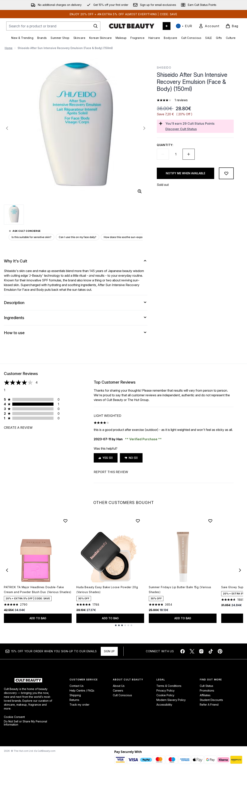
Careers (118, 690)
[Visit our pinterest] (220, 651)
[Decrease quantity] (163, 154)
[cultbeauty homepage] (131, 26)
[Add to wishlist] (226, 173)
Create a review (18, 428)
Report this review (111, 472)
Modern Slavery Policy (171, 700)
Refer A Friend (209, 704)
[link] (209, 26)
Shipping (75, 695)
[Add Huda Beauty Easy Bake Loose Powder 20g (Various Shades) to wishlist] (138, 520)
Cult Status (206, 685)
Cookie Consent (14, 717)
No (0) (133, 457)
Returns (74, 700)
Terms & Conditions (168, 685)
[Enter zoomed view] (139, 191)
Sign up (109, 651)
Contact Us (77, 685)
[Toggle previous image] (7, 128)
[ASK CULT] (166, 26)
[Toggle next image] (144, 128)
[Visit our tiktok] (210, 651)
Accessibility (164, 704)
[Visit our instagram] (201, 651)
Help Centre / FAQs (82, 690)
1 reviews (181, 100)
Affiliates (205, 695)
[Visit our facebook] (182, 651)
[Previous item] (7, 570)
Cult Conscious (122, 695)
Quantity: (165, 145)
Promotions (207, 690)
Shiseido (164, 67)
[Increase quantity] (189, 154)
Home (8, 48)
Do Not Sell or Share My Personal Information (25, 723)
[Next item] (240, 570)
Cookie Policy (165, 695)
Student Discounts (211, 700)
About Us (119, 685)
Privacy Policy (165, 690)
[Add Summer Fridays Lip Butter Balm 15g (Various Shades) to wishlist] (210, 520)
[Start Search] (95, 26)
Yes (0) (108, 457)
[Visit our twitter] (192, 651)
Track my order (79, 704)
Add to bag (37, 618)
